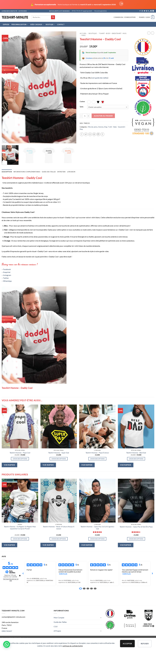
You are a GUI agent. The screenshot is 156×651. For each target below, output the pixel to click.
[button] (125, 17)
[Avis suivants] (152, 573)
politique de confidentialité (73, 646)
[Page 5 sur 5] (95, 588)
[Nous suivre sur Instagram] (142, 11)
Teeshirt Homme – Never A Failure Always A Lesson (58, 528)
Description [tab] (7, 172)
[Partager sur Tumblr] (102, 134)
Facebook (7, 269)
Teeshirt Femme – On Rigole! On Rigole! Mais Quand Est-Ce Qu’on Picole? (20, 528)
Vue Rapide (9, 465)
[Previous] (6, 87)
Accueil (83, 33)
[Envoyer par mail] (90, 134)
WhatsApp (7, 281)
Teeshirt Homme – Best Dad (136, 453)
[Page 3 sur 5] (87, 588)
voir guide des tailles (100, 78)
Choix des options (20, 458)
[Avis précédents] (23, 573)
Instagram (7, 275)
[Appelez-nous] (148, 11)
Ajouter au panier (103, 116)
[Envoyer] (53, 17)
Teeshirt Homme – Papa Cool (20, 453)
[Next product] (148, 33)
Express (6, 24)
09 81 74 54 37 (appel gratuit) (82, 11)
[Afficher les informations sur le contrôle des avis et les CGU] (19, 576)
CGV (56, 626)
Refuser (145, 644)
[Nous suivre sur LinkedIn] (153, 11)
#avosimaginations (100, 11)
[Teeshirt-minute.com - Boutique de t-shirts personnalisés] (15, 17)
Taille (81, 107)
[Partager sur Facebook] (82, 134)
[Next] (72, 87)
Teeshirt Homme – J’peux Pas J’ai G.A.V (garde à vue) (97, 528)
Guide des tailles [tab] (49, 172)
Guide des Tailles (60, 622)
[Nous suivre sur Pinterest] (151, 11)
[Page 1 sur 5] (80, 588)
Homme (100, 127)
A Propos (57, 631)
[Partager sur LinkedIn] (98, 134)
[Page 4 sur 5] (91, 588)
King (84, 35)
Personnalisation (18, 24)
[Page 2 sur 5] (84, 588)
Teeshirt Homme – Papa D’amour (97, 453)
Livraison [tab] (71, 172)
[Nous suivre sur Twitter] (144, 11)
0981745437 (7, 631)
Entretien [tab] (61, 172)
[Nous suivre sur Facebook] (140, 11)
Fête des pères (93, 127)
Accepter (127, 644)
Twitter (6, 278)
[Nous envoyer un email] (146, 11)
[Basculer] (101, 617)
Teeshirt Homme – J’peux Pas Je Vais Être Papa (136, 527)
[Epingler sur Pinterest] (94, 134)
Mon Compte (59, 617)
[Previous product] (152, 33)
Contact (60, 24)
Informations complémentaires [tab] (26, 172)
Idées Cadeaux (36, 24)
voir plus (63, 574)
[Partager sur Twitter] (86, 134)
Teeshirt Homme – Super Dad (58, 453)
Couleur (82, 101)
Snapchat (6, 272)
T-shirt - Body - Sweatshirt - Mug (112, 33)
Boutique (49, 24)
